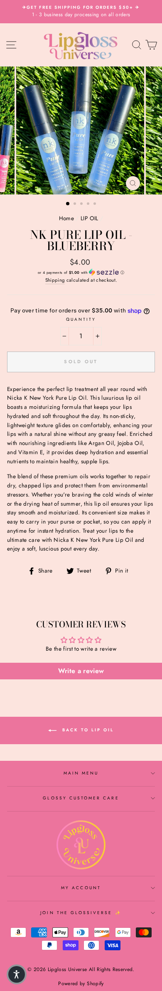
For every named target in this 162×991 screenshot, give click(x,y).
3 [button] (82, 204)
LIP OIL (89, 218)
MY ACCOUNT (81, 888)
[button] (81, 272)
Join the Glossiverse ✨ (80, 913)
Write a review (81, 671)
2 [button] (76, 204)
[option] (81, 11)
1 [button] (68, 204)
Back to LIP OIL (87, 730)
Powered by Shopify (80, 983)
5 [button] (95, 204)
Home (66, 218)
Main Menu (81, 773)
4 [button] (89, 204)
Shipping (55, 280)
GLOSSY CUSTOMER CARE (81, 798)
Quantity (81, 319)
